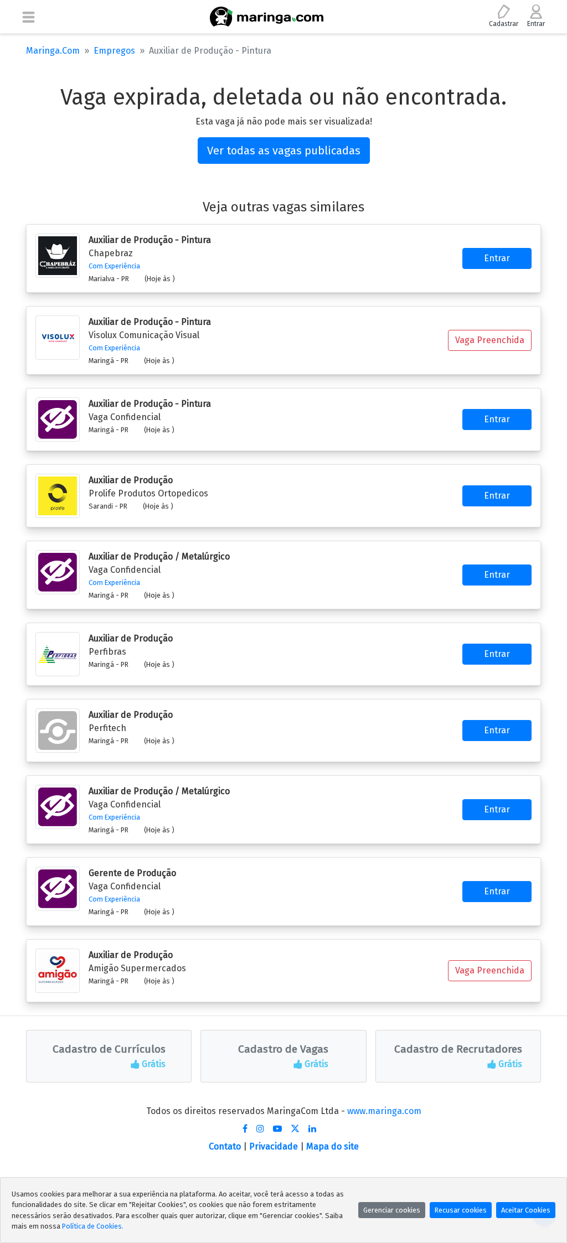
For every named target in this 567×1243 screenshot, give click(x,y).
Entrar (497, 258)
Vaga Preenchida (489, 340)
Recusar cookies (461, 1210)
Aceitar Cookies (525, 1210)
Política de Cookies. (92, 1226)
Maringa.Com (53, 50)
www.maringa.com (384, 1111)
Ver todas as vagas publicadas (283, 150)
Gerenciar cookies (391, 1210)
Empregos (114, 50)
